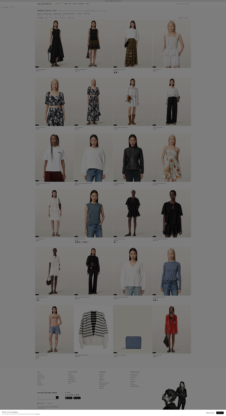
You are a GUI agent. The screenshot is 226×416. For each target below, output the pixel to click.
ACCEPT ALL (220, 412)
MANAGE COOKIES (210, 412)
